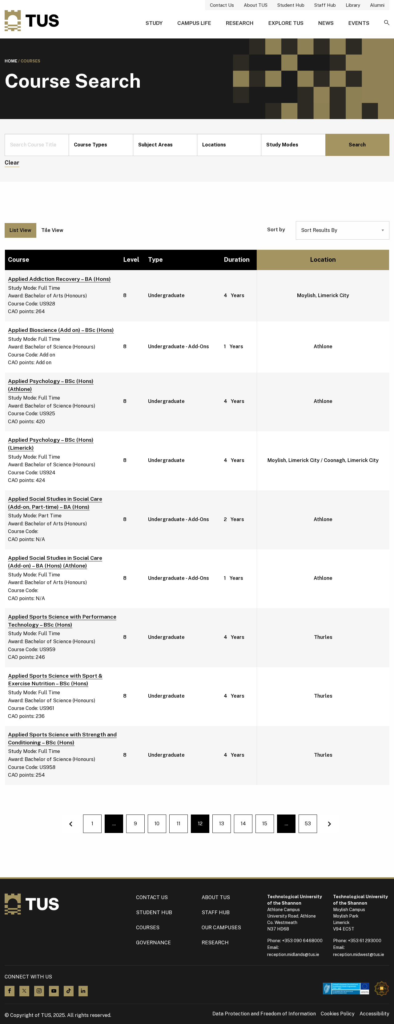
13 (221, 824)
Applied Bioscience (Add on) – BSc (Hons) (61, 330)
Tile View (52, 230)
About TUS (255, 5)
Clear (12, 162)
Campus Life (194, 23)
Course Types (90, 145)
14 (243, 824)
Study (154, 23)
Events (358, 23)
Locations (214, 145)
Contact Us (222, 5)
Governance (153, 943)
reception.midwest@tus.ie (358, 954)
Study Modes (282, 145)
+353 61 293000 (364, 940)
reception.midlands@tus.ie (293, 954)
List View (20, 230)
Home (11, 61)
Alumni (377, 5)
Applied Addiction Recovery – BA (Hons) (59, 279)
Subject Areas (155, 145)
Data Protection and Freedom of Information (264, 1013)
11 (178, 824)
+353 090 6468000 (302, 940)
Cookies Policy (338, 1013)
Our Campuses (221, 927)
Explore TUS (286, 23)
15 (264, 824)
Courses (147, 927)
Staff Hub (325, 5)
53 (308, 824)
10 (157, 824)
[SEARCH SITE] (386, 23)
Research (240, 23)
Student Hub (290, 5)
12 (203, 825)
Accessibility (374, 1013)
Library (353, 5)
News (326, 23)
